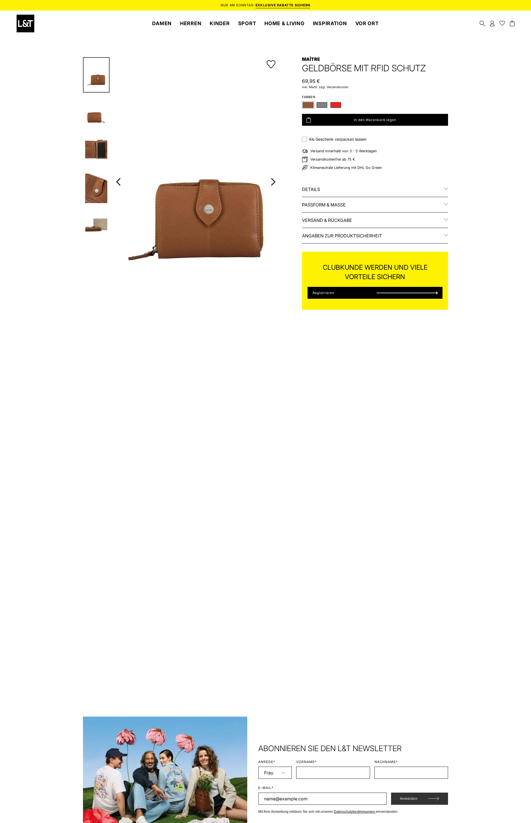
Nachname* (386, 762)
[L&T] (25, 23)
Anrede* (266, 762)
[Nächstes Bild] (273, 181)
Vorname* (306, 762)
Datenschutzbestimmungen (355, 812)
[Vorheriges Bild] (118, 181)
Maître (311, 59)
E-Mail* (266, 788)
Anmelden (409, 799)
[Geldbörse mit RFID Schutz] (96, 75)
